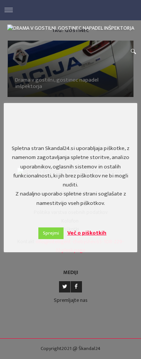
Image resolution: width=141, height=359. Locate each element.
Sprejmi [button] (51, 233)
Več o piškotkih (86, 233)
